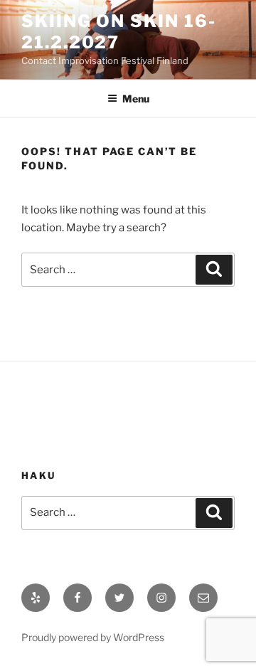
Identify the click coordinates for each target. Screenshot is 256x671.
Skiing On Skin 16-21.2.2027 (118, 32)
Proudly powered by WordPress (92, 637)
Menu (135, 99)
